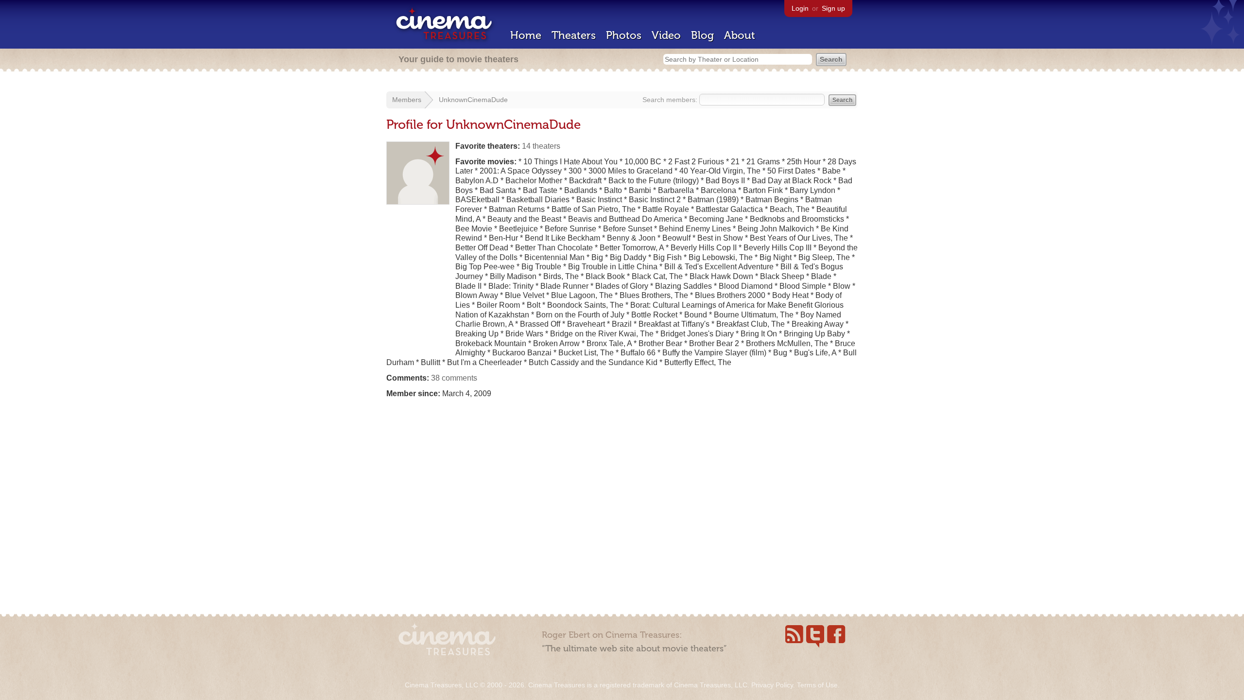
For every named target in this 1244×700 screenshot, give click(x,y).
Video (666, 35)
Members (406, 100)
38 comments (454, 378)
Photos (623, 35)
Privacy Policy (772, 685)
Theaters (574, 35)
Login (800, 8)
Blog (702, 35)
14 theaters (541, 146)
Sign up (833, 8)
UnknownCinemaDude (473, 100)
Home (525, 35)
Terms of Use (817, 685)
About (739, 35)
